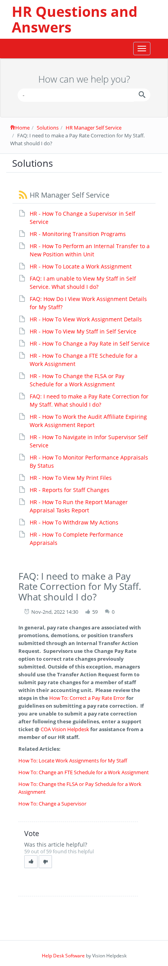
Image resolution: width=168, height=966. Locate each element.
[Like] (31, 861)
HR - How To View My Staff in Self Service (83, 331)
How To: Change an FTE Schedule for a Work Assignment (83, 772)
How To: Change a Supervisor (52, 803)
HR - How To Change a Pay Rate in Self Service (90, 343)
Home (22, 127)
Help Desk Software (63, 955)
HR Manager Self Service (94, 127)
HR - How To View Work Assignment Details (86, 319)
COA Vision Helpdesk (65, 729)
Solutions (48, 127)
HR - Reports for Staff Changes (69, 490)
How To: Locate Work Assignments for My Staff (72, 760)
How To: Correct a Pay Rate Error (86, 697)
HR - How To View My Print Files (71, 477)
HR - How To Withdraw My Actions (74, 522)
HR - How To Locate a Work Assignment (81, 266)
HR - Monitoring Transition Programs (78, 234)
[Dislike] (45, 861)
